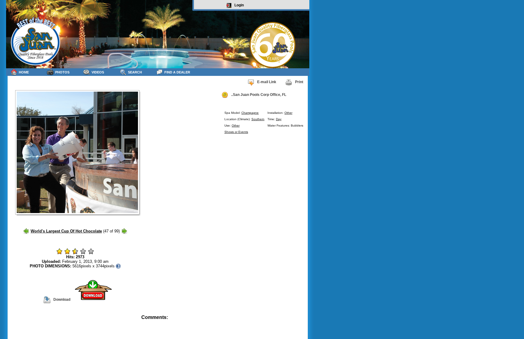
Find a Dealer (177, 72)
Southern (257, 119)
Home (24, 72)
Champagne (250, 112)
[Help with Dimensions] (118, 266)
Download (61, 299)
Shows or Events (236, 132)
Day (278, 119)
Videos (98, 72)
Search (135, 72)
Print (299, 82)
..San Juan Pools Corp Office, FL (258, 95)
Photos (62, 72)
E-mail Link (266, 82)
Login (239, 5)
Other (288, 112)
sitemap (302, 321)
